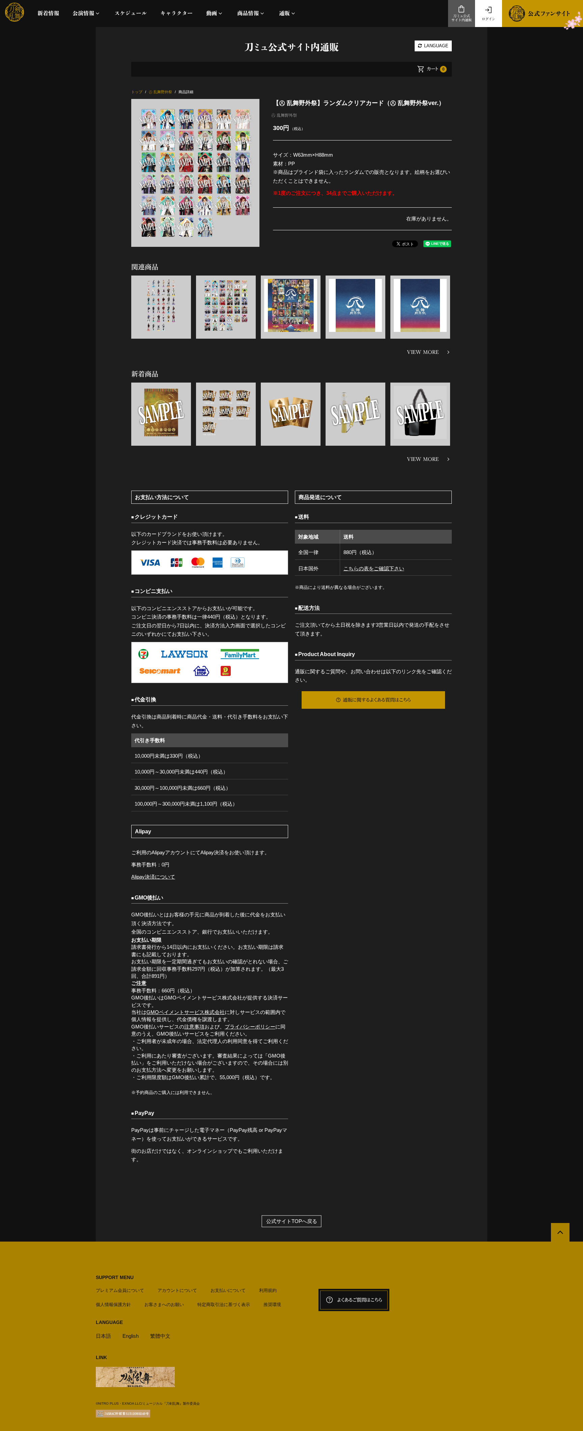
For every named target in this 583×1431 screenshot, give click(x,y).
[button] (87, 13)
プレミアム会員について (120, 1290)
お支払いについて (228, 1290)
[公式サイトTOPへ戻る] (560, 1232)
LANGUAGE (435, 45)
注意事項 (194, 1027)
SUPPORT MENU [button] (115, 1277)
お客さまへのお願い (164, 1304)
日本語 (103, 1336)
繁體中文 (160, 1336)
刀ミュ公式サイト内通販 (461, 18)
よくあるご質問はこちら (359, 1300)
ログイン (488, 19)
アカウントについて (177, 1290)
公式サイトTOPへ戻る (291, 1221)
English (130, 1336)
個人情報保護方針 (113, 1304)
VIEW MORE (423, 352)
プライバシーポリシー (250, 1027)
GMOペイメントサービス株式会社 (185, 1012)
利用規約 (268, 1290)
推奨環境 (272, 1304)
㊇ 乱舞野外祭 (284, 115)
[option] (195, 173)
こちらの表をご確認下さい (373, 568)
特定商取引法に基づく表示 (223, 1304)
